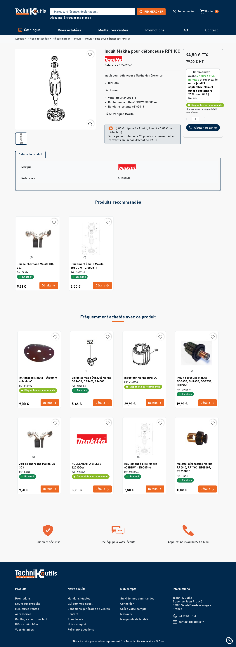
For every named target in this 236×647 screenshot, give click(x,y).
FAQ (185, 30)
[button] (183, 11)
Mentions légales (79, 598)
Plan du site (75, 619)
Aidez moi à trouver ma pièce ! (70, 17)
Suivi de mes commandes (137, 598)
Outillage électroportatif (31, 619)
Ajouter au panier (205, 127)
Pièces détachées (27, 624)
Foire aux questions (81, 629)
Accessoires (23, 614)
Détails (47, 285)
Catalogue (32, 30)
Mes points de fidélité (134, 619)
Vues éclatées (69, 30)
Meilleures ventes (113, 30)
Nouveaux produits (27, 603)
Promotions (154, 30)
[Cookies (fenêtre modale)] (229, 640)
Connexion (127, 603)
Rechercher (153, 11)
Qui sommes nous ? (80, 603)
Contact (211, 30)
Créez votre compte (133, 608)
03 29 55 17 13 (187, 615)
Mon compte (128, 588)
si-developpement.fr (109, 641)
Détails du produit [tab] (30, 154)
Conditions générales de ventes (89, 608)
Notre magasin (77, 624)
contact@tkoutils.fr (191, 621)
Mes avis (126, 614)
